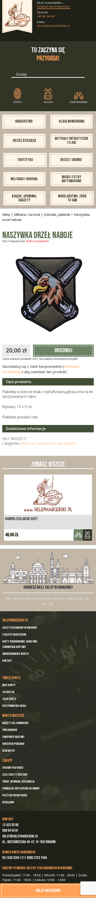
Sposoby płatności (12, 768)
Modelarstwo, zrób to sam (72, 198)
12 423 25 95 (10, 825)
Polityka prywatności (14, 795)
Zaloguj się (8, 692)
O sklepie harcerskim (14, 634)
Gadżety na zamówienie (15, 723)
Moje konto (8, 685)
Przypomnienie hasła (14, 706)
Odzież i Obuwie (71, 159)
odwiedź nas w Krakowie (53, 6)
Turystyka (25, 159)
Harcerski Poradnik (13, 744)
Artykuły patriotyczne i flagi (71, 140)
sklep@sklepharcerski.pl (53, 25)
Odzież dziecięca (24, 140)
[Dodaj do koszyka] (87, 535)
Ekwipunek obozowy (13, 737)
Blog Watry (8, 751)
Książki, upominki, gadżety (24, 198)
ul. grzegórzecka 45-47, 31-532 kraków (28, 842)
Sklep (6, 214)
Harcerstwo (24, 121)
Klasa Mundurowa (71, 121)
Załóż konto (9, 699)
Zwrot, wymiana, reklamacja (18, 781)
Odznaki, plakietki (57, 214)
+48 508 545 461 (46, 16)
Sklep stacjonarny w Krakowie (19, 628)
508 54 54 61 (10, 830)
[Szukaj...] (12, 75)
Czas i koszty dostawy (15, 775)
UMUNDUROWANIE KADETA (15, 654)
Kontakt (7, 661)
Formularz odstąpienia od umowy (21, 788)
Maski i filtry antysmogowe (71, 179)
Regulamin (8, 802)
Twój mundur (9, 730)
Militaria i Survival (24, 179)
